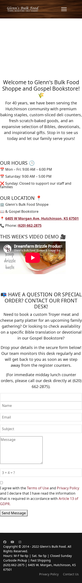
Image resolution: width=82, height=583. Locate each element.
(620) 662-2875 (30, 225)
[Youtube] (12, 542)
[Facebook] (4, 542)
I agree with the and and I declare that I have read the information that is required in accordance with (39, 496)
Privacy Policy (68, 488)
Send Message (14, 513)
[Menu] (64, 9)
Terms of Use (38, 488)
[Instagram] (20, 542)
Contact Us (71, 574)
